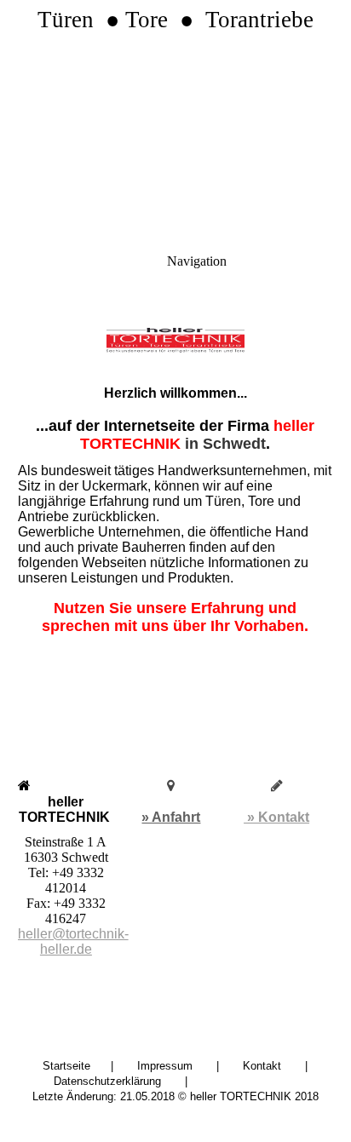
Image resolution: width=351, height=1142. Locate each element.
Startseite (66, 1065)
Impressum (165, 1065)
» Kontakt (276, 817)
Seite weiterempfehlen (265, 1081)
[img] (175, 119)
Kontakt (262, 1065)
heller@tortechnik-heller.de (73, 941)
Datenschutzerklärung (107, 1081)
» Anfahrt (170, 817)
